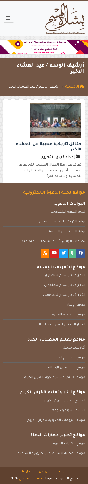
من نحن (44, 471)
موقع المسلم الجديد (69, 358)
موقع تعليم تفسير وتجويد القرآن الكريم (54, 377)
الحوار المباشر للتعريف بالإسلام (60, 325)
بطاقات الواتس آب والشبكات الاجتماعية (53, 242)
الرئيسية (60, 471)
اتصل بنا (27, 471)
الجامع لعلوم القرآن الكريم (64, 401)
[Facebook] (80, 253)
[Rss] (45, 253)
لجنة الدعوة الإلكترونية (67, 212)
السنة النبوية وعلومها (67, 411)
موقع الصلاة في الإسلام (66, 368)
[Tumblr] (72, 253)
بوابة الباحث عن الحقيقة (66, 232)
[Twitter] (63, 253)
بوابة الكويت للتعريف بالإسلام (62, 222)
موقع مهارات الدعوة (69, 444)
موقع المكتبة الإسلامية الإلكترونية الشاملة (51, 453)
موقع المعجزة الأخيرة (68, 315)
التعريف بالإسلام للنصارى (65, 276)
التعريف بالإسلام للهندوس (64, 295)
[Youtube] (54, 253)
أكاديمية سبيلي (73, 348)
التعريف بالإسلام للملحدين (64, 285)
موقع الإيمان (75, 305)
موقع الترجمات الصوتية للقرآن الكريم (56, 420)
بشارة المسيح (30, 479)
